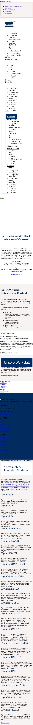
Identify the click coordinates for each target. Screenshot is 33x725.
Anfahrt (13, 110)
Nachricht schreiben (13, 89)
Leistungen (3, 421)
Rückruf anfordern (12, 103)
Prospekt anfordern (13, 107)
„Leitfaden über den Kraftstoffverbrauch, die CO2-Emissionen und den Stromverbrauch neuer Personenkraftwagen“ (15, 486)
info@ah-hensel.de (5, 414)
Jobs (12, 78)
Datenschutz (3, 447)
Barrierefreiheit (4, 450)
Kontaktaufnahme (5, 349)
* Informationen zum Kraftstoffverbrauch (16, 460)
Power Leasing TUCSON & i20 (12, 45)
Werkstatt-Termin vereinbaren (13, 98)
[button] (16, 460)
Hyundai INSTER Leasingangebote (15, 37)
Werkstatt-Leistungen (6, 428)
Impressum (3, 444)
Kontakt (8, 82)
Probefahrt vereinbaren (13, 93)
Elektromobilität (16, 55)
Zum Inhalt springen (6, 1)
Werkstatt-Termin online (16, 271)
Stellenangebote (4, 431)
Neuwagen (9, 27)
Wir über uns (11, 67)
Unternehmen (11, 59)
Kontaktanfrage (4, 438)
